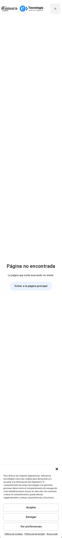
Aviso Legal (52, 534)
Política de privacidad (34, 534)
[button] (57, 469)
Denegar (31, 517)
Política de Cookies (13, 534)
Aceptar (31, 507)
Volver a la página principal (30, 286)
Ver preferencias (31, 526)
